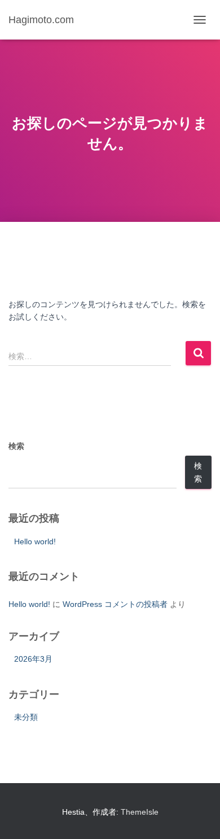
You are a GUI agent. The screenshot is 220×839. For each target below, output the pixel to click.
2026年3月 (33, 658)
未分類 (26, 717)
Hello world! (35, 541)
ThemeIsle (140, 811)
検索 (16, 446)
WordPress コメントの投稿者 (115, 604)
